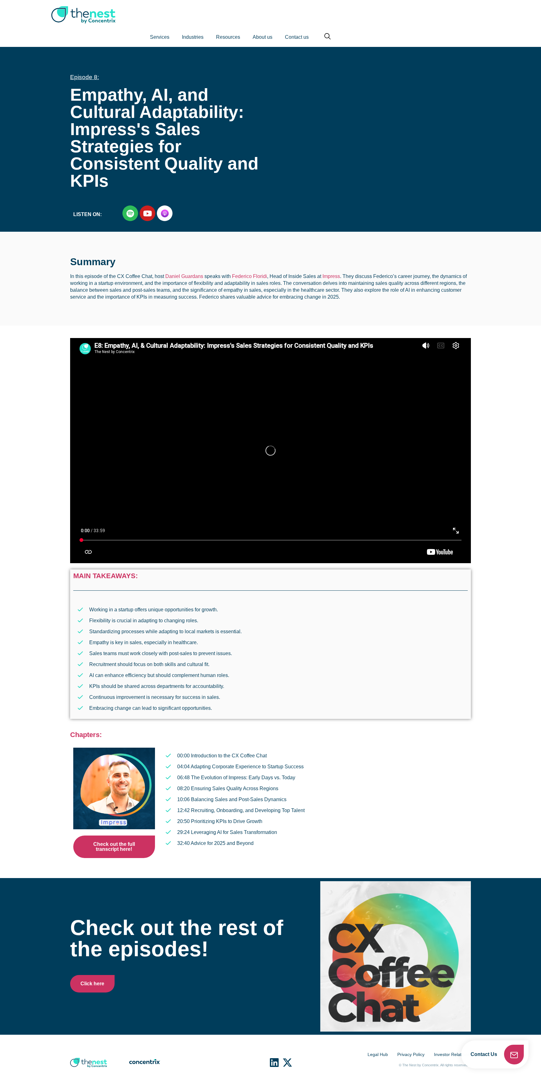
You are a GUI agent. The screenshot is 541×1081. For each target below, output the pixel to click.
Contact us (297, 37)
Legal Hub (378, 1054)
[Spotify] (130, 213)
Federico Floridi (249, 276)
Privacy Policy (411, 1054)
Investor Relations (452, 1054)
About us (262, 37)
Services (159, 37)
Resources (228, 37)
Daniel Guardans (184, 276)
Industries (193, 37)
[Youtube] (147, 213)
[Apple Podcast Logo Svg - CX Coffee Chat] (165, 213)
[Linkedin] (274, 1063)
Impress (331, 276)
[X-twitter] (287, 1063)
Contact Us (484, 1054)
